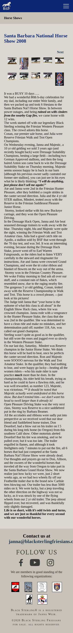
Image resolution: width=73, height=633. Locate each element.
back (64, 616)
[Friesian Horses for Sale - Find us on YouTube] (35, 561)
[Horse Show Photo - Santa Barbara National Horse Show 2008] (12, 60)
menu (66, 6)
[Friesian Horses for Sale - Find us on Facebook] (21, 560)
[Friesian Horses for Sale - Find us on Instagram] (50, 561)
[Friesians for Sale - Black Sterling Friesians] (7, 2)
